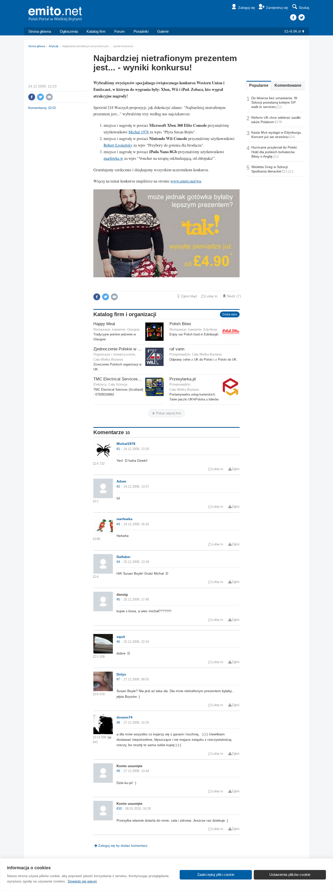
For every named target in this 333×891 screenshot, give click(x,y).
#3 (118, 524)
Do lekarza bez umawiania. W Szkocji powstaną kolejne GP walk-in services (274, 102)
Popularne (258, 85)
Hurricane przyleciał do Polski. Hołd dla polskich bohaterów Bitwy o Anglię (274, 151)
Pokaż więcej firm (168, 413)
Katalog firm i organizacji (124, 314)
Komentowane (287, 85)
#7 (118, 679)
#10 (119, 808)
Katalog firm (96, 31)
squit (121, 637)
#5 (118, 599)
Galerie (163, 31)
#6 (118, 642)
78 (280, 122)
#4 (118, 562)
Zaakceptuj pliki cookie (216, 874)
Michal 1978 (138, 132)
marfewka (124, 519)
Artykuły (54, 46)
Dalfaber (123, 557)
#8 (118, 722)
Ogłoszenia (69, 31)
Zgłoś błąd (189, 296)
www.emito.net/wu (185, 181)
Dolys (121, 674)
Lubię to (211, 296)
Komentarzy (37, 108)
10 (54, 108)
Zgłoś (236, 469)
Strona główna (39, 31)
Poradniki (141, 31)
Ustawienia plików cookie (290, 874)
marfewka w (113, 158)
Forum (119, 31)
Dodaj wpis (229, 314)
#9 (118, 771)
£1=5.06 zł (292, 31)
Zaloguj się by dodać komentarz (122, 846)
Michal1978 (126, 444)
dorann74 (124, 717)
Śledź (231, 296)
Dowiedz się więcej (82, 881)
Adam (121, 481)
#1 (118, 449)
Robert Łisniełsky (118, 145)
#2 (118, 486)
